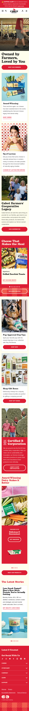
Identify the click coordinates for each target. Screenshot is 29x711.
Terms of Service (22, 692)
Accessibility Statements (8, 692)
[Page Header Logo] (14, 11)
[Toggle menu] (3, 11)
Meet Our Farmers (14, 67)
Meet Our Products (14, 572)
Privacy (10, 689)
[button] (9, 286)
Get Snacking (14, 539)
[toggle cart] (26, 11)
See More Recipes (14, 291)
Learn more (21, 6)
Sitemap (4, 689)
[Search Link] (6, 10)
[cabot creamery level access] (5, 697)
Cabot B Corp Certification (14, 467)
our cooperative (14, 229)
